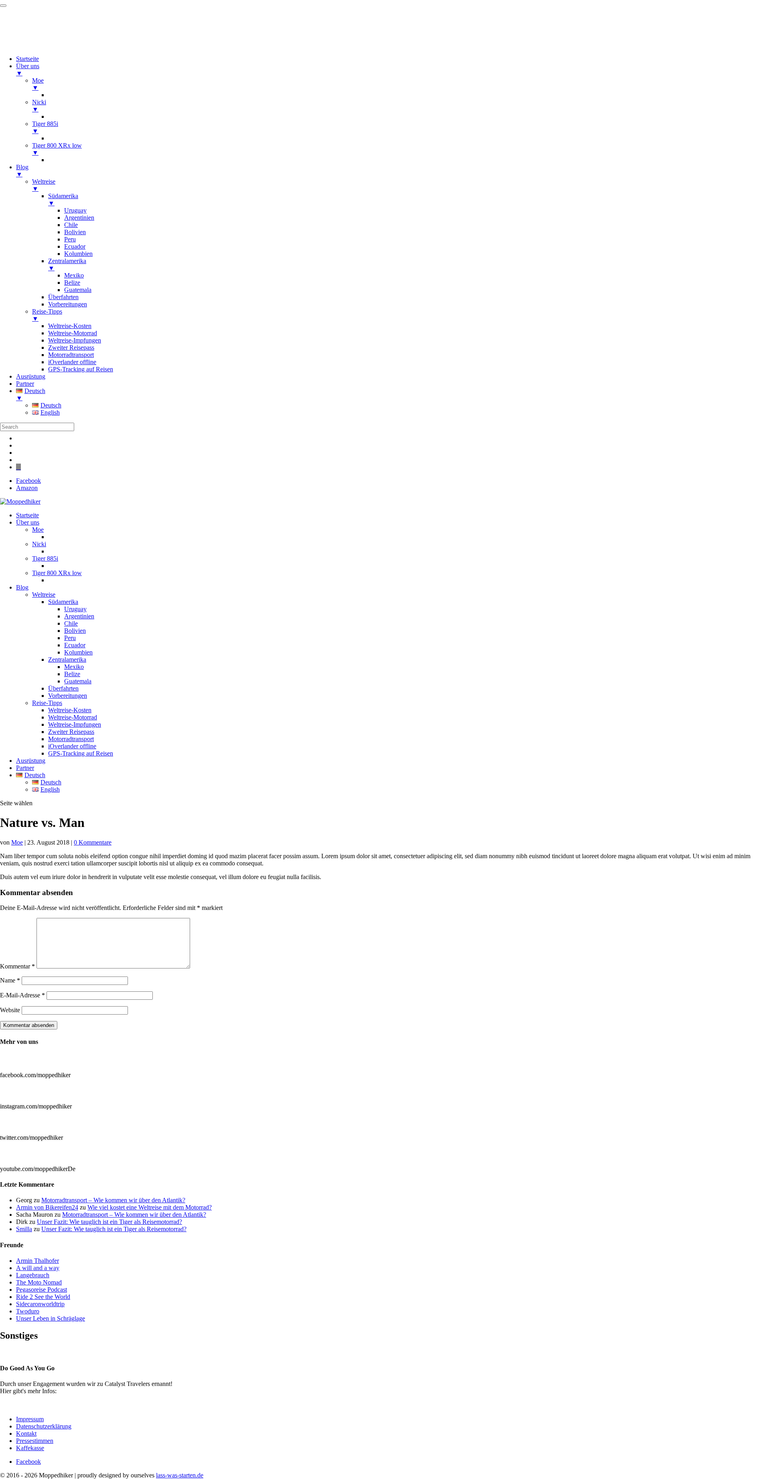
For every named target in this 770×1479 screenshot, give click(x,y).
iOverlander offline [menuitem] (72, 362)
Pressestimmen (18, 1352)
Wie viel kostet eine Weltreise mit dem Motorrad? (149, 1207)
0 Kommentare (92, 842)
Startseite (27, 515)
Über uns (27, 522)
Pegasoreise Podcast (41, 1289)
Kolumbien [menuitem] (78, 253)
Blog (22, 587)
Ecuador (74, 645)
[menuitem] (393, 394)
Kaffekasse (30, 1448)
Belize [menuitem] (72, 282)
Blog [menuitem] (22, 171)
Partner (25, 767)
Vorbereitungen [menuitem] (67, 304)
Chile (71, 623)
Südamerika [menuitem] (63, 199)
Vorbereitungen (67, 695)
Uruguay (75, 609)
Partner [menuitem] (25, 383)
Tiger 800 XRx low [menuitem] (57, 149)
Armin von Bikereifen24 (47, 1207)
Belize (72, 674)
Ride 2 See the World (43, 1296)
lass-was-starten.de (179, 1475)
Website (10, 1010)
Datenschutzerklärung (43, 1426)
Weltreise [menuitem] (43, 185)
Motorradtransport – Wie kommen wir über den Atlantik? (113, 1200)
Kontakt (26, 1433)
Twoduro (27, 1311)
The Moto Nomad (39, 1282)
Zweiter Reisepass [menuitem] (71, 347)
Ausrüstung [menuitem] (30, 376)
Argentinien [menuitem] (79, 217)
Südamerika (63, 601)
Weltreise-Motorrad (72, 717)
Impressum (30, 1419)
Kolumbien (78, 652)
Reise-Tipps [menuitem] (47, 315)
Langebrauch (32, 1275)
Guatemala (77, 681)
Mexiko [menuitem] (74, 275)
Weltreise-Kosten (69, 710)
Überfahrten (63, 688)
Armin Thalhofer (37, 1260)
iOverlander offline (72, 746)
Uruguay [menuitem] (75, 210)
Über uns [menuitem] (27, 70)
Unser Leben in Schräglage (50, 1318)
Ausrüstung (30, 760)
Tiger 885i (45, 558)
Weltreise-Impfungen (74, 724)
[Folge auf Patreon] (18, 467)
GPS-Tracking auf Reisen (80, 753)
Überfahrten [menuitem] (63, 297)
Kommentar (17, 966)
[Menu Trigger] (3, 5)
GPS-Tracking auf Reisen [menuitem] (80, 369)
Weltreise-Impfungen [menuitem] (74, 340)
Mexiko (74, 666)
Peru (70, 637)
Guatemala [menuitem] (77, 289)
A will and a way (37, 1267)
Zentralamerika (67, 659)
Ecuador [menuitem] (74, 246)
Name (10, 980)
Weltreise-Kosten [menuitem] (69, 325)
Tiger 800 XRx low (57, 572)
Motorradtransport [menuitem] (71, 354)
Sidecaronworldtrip (40, 1304)
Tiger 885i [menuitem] (45, 127)
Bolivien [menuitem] (75, 232)
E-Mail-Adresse (22, 995)
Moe (38, 529)
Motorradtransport (71, 738)
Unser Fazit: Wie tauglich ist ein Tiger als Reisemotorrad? (109, 1221)
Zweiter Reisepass (71, 731)
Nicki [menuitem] (39, 106)
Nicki (39, 544)
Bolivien (75, 630)
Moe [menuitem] (38, 84)
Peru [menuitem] (70, 239)
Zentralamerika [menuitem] (67, 264)
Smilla (24, 1229)
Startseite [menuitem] (27, 58)
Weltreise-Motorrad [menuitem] (72, 333)
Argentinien (79, 616)
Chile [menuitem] (71, 224)
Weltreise (43, 594)
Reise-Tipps (47, 702)
